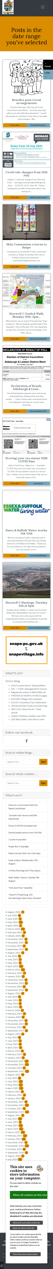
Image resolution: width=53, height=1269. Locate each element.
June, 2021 (14, 1122)
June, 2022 (14, 1081)
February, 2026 (16, 932)
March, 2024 (15, 1010)
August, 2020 (15, 1156)
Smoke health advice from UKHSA (25, 832)
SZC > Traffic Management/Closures (29, 688)
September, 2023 (17, 1030)
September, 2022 (17, 1071)
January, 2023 (15, 1057)
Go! (43, 761)
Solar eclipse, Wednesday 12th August (23, 862)
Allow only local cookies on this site (26, 1223)
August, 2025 (15, 952)
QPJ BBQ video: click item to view (27, 719)
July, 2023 (13, 1037)
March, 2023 (15, 1051)
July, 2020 (14, 1159)
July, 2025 (13, 956)
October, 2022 (16, 1067)
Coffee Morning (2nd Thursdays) (24, 870)
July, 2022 (13, 1078)
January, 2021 (16, 1139)
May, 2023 (14, 1044)
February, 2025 (16, 973)
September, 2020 (17, 1152)
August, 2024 (15, 993)
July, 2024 (13, 996)
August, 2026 (15, 912)
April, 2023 (14, 1047)
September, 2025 (17, 949)
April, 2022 (14, 1088)
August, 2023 (15, 1034)
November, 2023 (17, 1023)
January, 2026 (15, 935)
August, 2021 (15, 1115)
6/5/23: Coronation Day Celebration (28, 702)
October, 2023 (16, 1027)
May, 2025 (14, 962)
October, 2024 (16, 986)
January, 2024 (15, 1017)
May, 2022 (14, 1084)
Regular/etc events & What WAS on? (28, 692)
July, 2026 (13, 915)
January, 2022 (15, 1098)
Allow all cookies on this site (30, 1194)
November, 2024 (17, 983)
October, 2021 (16, 1108)
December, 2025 (17, 939)
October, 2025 (16, 945)
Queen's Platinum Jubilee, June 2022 (28, 716)
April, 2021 (14, 1128)
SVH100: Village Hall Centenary (26, 699)
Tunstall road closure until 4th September (22, 817)
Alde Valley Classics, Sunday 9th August (23, 879)
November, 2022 (17, 1064)
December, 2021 (17, 1101)
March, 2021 (15, 1132)
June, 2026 (14, 918)
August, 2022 (15, 1074)
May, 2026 (14, 922)
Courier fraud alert (17, 839)
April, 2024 (14, 1006)
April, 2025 (14, 966)
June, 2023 (14, 1040)
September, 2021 (17, 1111)
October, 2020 (16, 1149)
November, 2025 (17, 942)
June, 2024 (14, 1000)
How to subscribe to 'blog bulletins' (28, 685)
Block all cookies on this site (23, 1228)
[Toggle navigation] (43, 7)
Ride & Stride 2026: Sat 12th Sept (24, 853)
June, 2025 (14, 959)
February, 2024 (16, 1013)
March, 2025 (15, 969)
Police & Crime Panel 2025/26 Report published (23, 807)
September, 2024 (17, 990)
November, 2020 (17, 1145)
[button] (9, 650)
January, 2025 (15, 976)
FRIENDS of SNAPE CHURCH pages (29, 695)
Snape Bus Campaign (18, 846)
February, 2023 (16, 1054)
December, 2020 (17, 1142)
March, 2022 (15, 1091)
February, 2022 (16, 1095)
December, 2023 (17, 1020)
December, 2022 (17, 1061)
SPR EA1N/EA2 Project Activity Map (29, 705)
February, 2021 (16, 1135)
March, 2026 (15, 929)
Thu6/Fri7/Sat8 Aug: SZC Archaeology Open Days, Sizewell (24, 896)
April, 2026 (14, 925)
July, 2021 (14, 1118)
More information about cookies (25, 1254)
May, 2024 (14, 1003)
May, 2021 (14, 1125)
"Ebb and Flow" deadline (20, 887)
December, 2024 (17, 979)
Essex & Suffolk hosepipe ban (22, 825)
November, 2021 (17, 1105)
